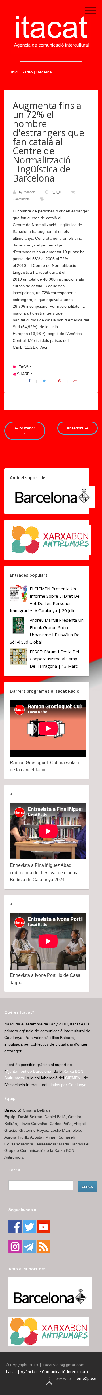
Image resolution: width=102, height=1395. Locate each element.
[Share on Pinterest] (59, 381)
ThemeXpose (84, 1378)
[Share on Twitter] (44, 381)
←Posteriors (24, 430)
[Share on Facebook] (29, 381)
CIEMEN (72, 1078)
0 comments (21, 199)
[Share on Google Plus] (75, 381)
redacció (30, 192)
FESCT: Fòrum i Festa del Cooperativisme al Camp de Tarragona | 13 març (54, 659)
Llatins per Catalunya (67, 1084)
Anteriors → (77, 427)
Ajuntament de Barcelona (28, 1071)
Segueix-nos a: (23, 1210)
